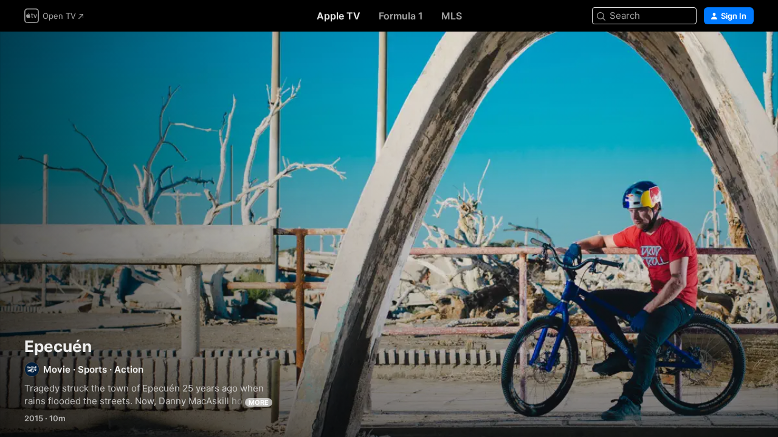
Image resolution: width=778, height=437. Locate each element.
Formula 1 (401, 16)
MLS (451, 16)
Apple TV (338, 16)
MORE (259, 402)
